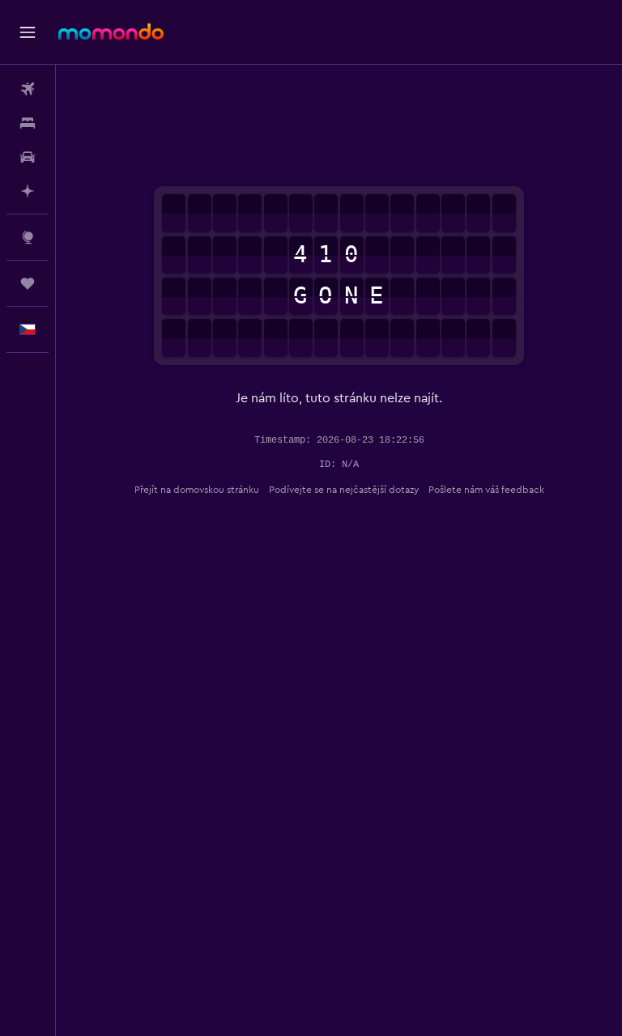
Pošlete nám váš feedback (486, 490)
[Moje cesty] (27, 283)
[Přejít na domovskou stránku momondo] (111, 31)
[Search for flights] (27, 89)
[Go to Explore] (27, 237)
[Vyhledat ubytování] (27, 123)
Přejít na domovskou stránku (196, 490)
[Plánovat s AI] (27, 191)
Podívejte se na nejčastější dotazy (344, 490)
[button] (27, 32)
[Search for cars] (27, 157)
